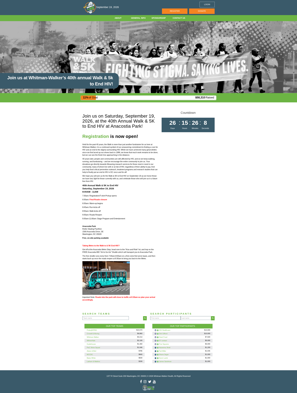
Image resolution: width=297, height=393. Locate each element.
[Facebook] (141, 381)
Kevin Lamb (163, 358)
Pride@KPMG (92, 330)
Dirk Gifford (163, 334)
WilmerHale (91, 340)
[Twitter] (150, 381)
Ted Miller (162, 351)
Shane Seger (164, 354)
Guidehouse (91, 344)
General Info (138, 18)
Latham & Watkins (93, 361)
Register (175, 11)
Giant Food (163, 337)
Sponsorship (159, 18)
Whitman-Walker (93, 337)
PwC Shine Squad (93, 347)
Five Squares (164, 344)
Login (207, 4)
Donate (202, 11)
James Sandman (165, 361)
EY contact (163, 340)
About (118, 18)
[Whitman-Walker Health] (90, 7)
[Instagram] (146, 381)
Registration (95, 136)
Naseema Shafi (164, 347)
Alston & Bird (91, 351)
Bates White (91, 358)
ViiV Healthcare (164, 330)
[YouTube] (155, 381)
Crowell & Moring (93, 334)
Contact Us (179, 18)
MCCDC (90, 354)
